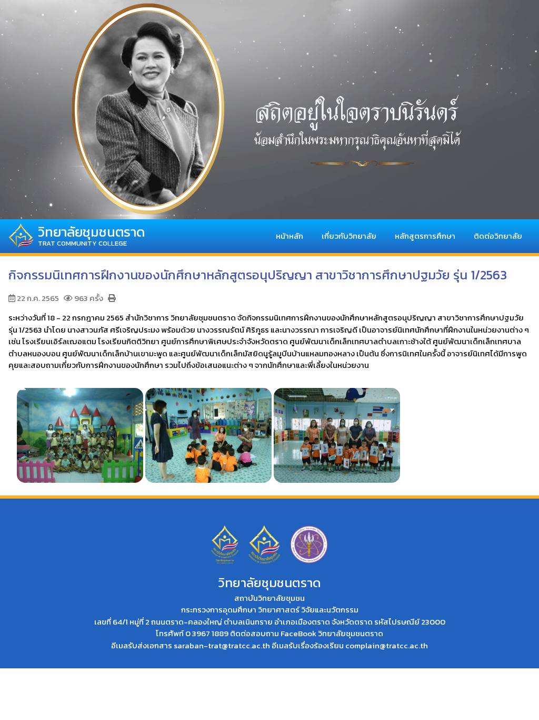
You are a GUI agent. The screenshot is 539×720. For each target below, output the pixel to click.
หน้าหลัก (289, 236)
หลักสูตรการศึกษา (425, 236)
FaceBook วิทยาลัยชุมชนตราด (332, 633)
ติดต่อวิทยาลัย (498, 236)
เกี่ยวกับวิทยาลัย (349, 236)
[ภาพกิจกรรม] (80, 430)
